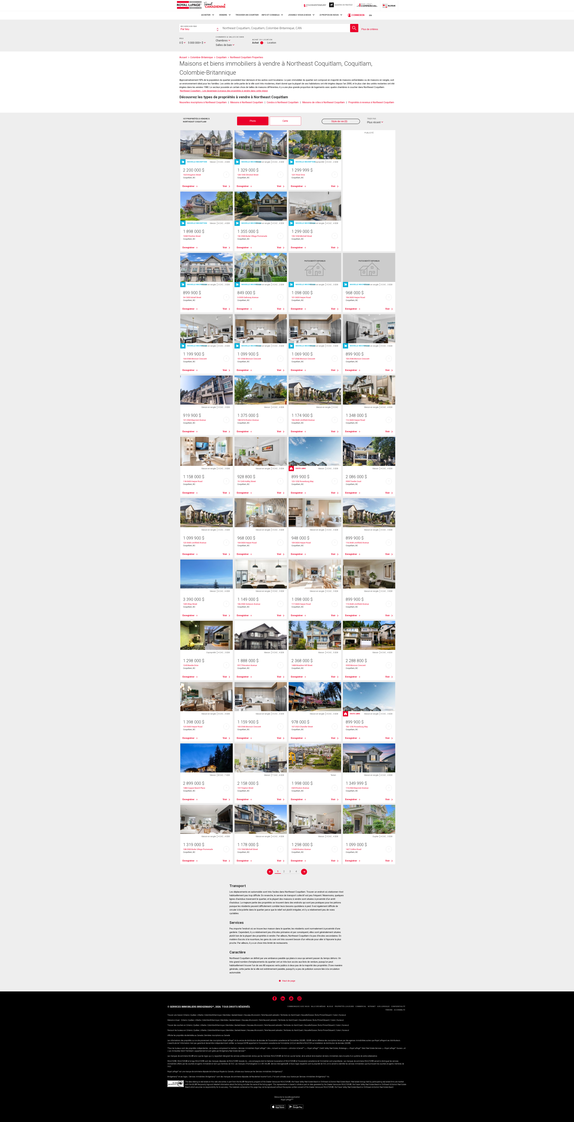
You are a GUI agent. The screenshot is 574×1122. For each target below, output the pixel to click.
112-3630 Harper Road (355, 420)
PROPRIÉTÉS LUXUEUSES (344, 1006)
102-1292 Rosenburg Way (357, 727)
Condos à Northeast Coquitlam (283, 102)
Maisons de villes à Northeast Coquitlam (323, 102)
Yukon (335, 1015)
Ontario (186, 1015)
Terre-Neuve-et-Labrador (270, 1015)
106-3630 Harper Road (355, 297)
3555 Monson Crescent (356, 665)
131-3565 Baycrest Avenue (194, 420)
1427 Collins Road (353, 849)
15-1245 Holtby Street (246, 481)
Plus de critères (369, 29)
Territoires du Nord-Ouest (290, 1015)
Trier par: (371, 119)
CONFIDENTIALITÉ (398, 1006)
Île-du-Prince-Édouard (323, 1015)
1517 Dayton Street (245, 788)
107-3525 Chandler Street (302, 727)
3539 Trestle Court (353, 481)
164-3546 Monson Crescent (195, 359)
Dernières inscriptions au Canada (217, 1035)
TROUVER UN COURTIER (247, 15)
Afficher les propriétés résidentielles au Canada (185, 1035)
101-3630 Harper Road (301, 297)
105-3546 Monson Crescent (249, 727)
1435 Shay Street (190, 604)
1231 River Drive (298, 175)
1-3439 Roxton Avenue (301, 849)
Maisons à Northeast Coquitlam (246, 102)
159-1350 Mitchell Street (301, 236)
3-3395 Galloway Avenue (247, 297)
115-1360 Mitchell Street (247, 849)
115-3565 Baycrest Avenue (357, 788)
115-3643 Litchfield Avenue (357, 604)
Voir (225, 186)
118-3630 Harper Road (192, 481)
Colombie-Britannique (212, 1015)
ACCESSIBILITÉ (399, 1010)
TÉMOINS (388, 1010)
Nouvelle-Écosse (307, 1015)
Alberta (200, 1015)
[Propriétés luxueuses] (341, 6)
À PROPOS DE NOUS (329, 15)
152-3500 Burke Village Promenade (252, 236)
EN (370, 15)
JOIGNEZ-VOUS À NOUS (299, 15)
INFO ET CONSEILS (270, 15)
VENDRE (223, 15)
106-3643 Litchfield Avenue (303, 420)
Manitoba (226, 1015)
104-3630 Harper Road (247, 543)
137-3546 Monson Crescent (303, 359)
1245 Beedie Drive (190, 665)
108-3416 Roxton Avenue (248, 420)
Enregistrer (188, 186)
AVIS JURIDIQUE (383, 1006)
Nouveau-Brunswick (252, 1015)
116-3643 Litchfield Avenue (357, 543)
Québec (193, 1015)
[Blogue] (389, 5)
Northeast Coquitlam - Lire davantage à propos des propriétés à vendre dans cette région (224, 90)
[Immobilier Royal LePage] (201, 5)
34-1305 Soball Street (192, 297)
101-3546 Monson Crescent (249, 359)
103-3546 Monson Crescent (357, 359)
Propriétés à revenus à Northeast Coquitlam (371, 102)
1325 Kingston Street (192, 175)
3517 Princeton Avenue (247, 665)
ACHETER (205, 15)
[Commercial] (367, 5)
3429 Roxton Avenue (300, 788)
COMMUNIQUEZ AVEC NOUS (298, 1006)
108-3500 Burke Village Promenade (198, 849)
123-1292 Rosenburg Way (302, 481)
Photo (253, 120)
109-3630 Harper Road (301, 543)
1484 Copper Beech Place (194, 788)
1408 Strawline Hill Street (301, 665)
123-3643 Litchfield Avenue (194, 543)
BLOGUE (330, 1006)
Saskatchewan (237, 1015)
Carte (285, 120)
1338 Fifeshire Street (192, 236)
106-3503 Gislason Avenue (248, 604)
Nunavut (342, 1015)
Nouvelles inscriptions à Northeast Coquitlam (203, 102)
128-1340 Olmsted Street (247, 175)
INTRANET (372, 1006)
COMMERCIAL (360, 1006)
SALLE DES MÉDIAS (318, 1006)
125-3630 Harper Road (192, 727)
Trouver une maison (175, 1015)
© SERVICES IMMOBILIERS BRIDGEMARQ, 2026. (194, 1006)
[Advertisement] (369, 182)
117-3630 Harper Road (301, 604)
